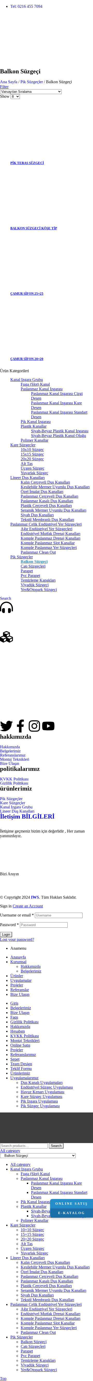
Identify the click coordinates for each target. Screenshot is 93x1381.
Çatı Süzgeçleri (33, 566)
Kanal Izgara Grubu (26, 379)
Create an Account (28, 906)
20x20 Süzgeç (32, 459)
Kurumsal (18, 962)
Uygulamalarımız (24, 1078)
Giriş (14, 1003)
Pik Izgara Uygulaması (39, 1101)
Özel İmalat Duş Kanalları (42, 491)
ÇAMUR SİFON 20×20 (26, 359)
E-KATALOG (71, 1213)
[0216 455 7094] (6, 848)
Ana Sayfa (8, 82)
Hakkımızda (10, 747)
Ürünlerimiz (13, 651)
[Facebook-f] (20, 726)
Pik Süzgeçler (31, 82)
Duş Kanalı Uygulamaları (42, 1082)
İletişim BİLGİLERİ (27, 816)
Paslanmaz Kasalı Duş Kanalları (47, 501)
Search (56, 1146)
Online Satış (20, 1045)
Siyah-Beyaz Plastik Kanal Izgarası (59, 431)
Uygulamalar (21, 980)
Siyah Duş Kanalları (37, 515)
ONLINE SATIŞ (71, 1203)
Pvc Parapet (30, 575)
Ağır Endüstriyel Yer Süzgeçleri (46, 529)
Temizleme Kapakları (38, 580)
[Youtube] (48, 726)
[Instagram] (34, 726)
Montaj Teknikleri (14, 759)
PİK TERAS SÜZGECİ (27, 163)
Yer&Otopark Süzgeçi (39, 589)
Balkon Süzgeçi (34, 561)
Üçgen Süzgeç (32, 468)
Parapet (27, 571)
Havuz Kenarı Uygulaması (42, 1092)
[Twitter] (6, 726)
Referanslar (19, 990)
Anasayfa (18, 957)
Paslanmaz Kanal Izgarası (42, 389)
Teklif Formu (21, 1068)
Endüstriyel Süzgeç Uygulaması (47, 1087)
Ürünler (16, 976)
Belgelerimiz (10, 751)
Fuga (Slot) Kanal (35, 384)
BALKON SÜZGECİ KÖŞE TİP (33, 228)
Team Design (21, 1064)
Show (5, 96)
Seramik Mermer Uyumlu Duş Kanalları (53, 510)
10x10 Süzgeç (32, 449)
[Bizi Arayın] (6, 607)
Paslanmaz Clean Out (38, 552)
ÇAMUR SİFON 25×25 (26, 293)
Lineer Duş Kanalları (27, 477)
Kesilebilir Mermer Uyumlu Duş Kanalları (55, 487)
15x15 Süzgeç (32, 454)
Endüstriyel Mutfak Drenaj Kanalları (50, 533)
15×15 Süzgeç (32, 1234)
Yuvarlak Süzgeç (34, 473)
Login (6, 934)
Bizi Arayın (12, 622)
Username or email (17, 915)
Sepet (14, 1059)
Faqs (14, 1017)
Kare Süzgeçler (22, 445)
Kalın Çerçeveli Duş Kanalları (45, 482)
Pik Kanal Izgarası (36, 421)
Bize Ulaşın (9, 764)
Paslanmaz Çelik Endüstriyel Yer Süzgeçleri (46, 524)
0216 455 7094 (15, 864)
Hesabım (17, 1031)
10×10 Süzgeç (32, 1230)
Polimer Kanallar (34, 440)
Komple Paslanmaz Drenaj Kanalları (50, 538)
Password (9, 924)
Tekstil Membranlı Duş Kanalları (47, 519)
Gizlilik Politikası (14, 783)
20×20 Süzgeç (32, 1239)
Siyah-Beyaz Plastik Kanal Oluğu (58, 435)
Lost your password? (17, 939)
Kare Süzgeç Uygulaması (41, 1096)
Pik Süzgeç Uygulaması (40, 1106)
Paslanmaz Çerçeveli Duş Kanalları (49, 496)
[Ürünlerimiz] (6, 636)
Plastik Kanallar (34, 426)
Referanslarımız (13, 755)
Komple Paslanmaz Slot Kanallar (48, 543)
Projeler (16, 985)
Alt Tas (27, 463)
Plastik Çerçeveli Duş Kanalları (46, 505)
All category (20, 1164)
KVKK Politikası (14, 779)
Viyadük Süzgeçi (35, 585)
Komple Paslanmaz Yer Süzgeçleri (49, 547)
